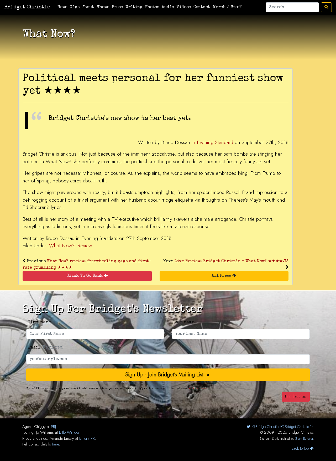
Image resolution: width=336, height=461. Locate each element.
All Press (222, 276)
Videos (184, 7)
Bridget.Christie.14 (299, 426)
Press (117, 7)
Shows (103, 7)
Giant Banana (304, 438)
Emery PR (87, 438)
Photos (152, 7)
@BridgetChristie (264, 426)
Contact (201, 7)
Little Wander (69, 432)
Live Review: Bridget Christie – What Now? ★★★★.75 (231, 261)
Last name (183, 322)
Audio (168, 7)
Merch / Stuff (227, 7)
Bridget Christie (27, 7)
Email (46, 348)
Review (84, 245)
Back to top (300, 448)
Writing (134, 7)
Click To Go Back (85, 276)
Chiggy (40, 426)
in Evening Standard (212, 142)
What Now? (61, 245)
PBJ (53, 426)
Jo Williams (45, 432)
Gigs (75, 7)
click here (198, 388)
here (55, 444)
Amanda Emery (62, 438)
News (62, 7)
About (88, 7)
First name (39, 322)
